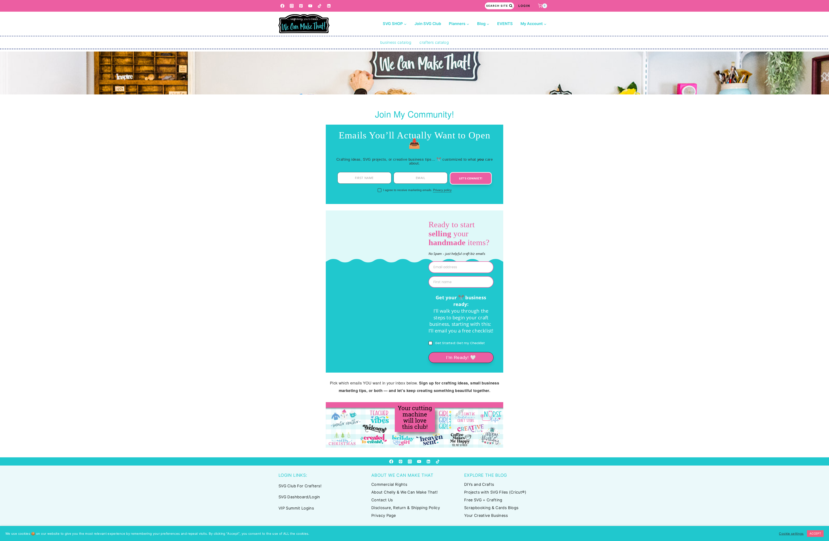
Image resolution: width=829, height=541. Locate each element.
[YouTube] (310, 6)
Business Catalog (395, 42)
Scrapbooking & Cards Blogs (491, 507)
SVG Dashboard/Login (299, 497)
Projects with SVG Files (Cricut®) (495, 492)
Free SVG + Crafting (483, 500)
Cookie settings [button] (791, 534)
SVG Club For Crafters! (299, 486)
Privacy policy (442, 190)
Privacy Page (383, 515)
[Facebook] (282, 6)
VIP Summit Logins (296, 508)
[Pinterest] (301, 6)
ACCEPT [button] (815, 533)
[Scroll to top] (819, 524)
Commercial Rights (389, 484)
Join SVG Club (427, 23)
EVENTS (505, 23)
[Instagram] (292, 6)
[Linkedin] (329, 6)
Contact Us (382, 500)
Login (524, 6)
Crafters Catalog (434, 42)
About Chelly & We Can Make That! (404, 492)
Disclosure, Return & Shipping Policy (405, 507)
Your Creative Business (486, 515)
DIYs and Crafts (479, 484)
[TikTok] (320, 6)
